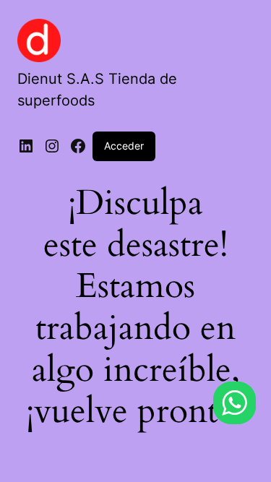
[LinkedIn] (26, 146)
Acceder (124, 145)
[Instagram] (52, 146)
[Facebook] (78, 146)
